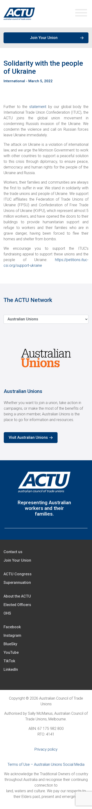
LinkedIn (11, 669)
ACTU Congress (18, 574)
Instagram (12, 635)
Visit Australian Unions (28, 437)
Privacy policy (46, 749)
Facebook (12, 627)
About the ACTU (17, 596)
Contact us (13, 552)
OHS (7, 613)
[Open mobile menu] (81, 14)
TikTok (9, 661)
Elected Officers (17, 604)
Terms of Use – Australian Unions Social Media (46, 764)
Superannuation (17, 582)
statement (37, 106)
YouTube (11, 652)
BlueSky (10, 644)
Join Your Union (44, 37)
